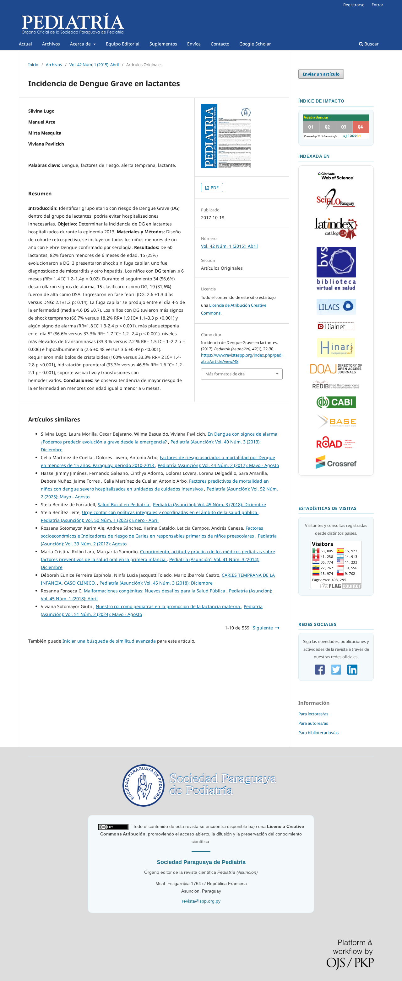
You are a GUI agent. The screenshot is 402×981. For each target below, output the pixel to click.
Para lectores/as (313, 714)
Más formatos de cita (225, 374)
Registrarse (353, 5)
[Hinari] (336, 355)
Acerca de (81, 44)
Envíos (194, 44)
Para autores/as (313, 723)
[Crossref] (336, 467)
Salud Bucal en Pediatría (124, 504)
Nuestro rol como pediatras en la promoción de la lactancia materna (168, 606)
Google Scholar (255, 44)
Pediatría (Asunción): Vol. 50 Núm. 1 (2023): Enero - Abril (100, 520)
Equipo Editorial (122, 44)
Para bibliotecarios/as (318, 732)
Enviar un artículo (321, 74)
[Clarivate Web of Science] (336, 180)
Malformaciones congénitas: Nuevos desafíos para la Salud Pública (155, 591)
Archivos (51, 44)
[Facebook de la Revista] (320, 673)
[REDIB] (336, 388)
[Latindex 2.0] (336, 238)
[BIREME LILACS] (336, 291)
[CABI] (336, 406)
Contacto (220, 44)
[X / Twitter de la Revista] (336, 673)
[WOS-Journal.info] (336, 137)
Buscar (371, 44)
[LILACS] (336, 313)
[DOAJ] (336, 371)
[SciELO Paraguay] (336, 209)
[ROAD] (336, 446)
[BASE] (336, 428)
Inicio (33, 64)
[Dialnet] (336, 329)
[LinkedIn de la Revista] (352, 673)
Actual (25, 44)
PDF (214, 187)
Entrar (377, 5)
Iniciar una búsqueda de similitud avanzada (109, 641)
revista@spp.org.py (201, 901)
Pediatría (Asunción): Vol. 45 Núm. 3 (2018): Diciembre (209, 504)
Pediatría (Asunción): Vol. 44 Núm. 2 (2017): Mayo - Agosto (218, 465)
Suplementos (163, 44)
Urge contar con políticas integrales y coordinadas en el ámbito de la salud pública (170, 512)
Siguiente (263, 628)
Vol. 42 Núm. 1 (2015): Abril (94, 64)
